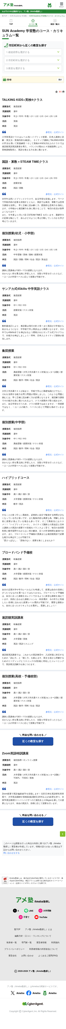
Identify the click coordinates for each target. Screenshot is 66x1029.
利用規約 (55, 942)
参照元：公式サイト (55, 132)
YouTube (43, 917)
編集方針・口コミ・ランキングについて (33, 935)
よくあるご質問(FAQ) (48, 955)
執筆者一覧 (12, 942)
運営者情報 (41, 942)
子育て (26, 916)
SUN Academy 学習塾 (18, 16)
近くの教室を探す (33, 741)
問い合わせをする (11, 852)
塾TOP (4, 16)
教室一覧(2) (55, 24)
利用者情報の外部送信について (43, 948)
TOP (11, 24)
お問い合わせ (27, 955)
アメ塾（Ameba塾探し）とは (38, 929)
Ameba (20, 993)
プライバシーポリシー (14, 948)
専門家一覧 (26, 942)
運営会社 (12, 955)
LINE (31, 910)
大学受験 (47, 910)
